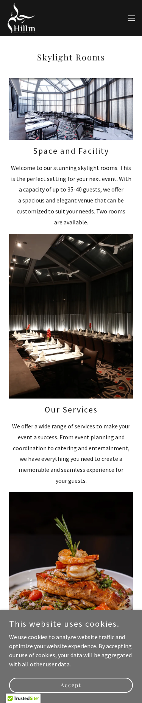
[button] (131, 18)
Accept (71, 685)
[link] (21, 18)
